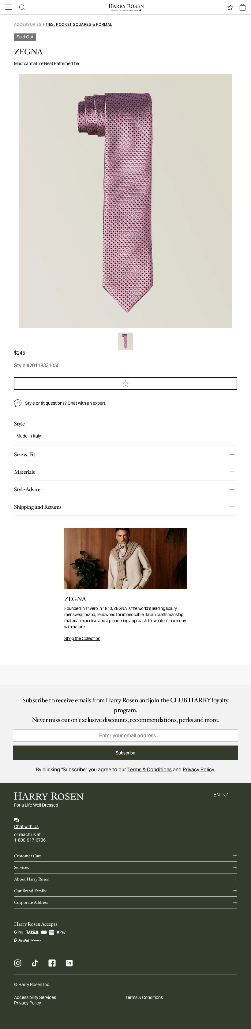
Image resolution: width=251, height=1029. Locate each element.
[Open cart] (242, 7)
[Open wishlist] (230, 7)
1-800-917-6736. (30, 840)
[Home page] (125, 7)
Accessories (28, 24)
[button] (8, 7)
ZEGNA (28, 52)
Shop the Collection (82, 638)
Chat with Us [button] (26, 826)
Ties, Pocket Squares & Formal (79, 24)
